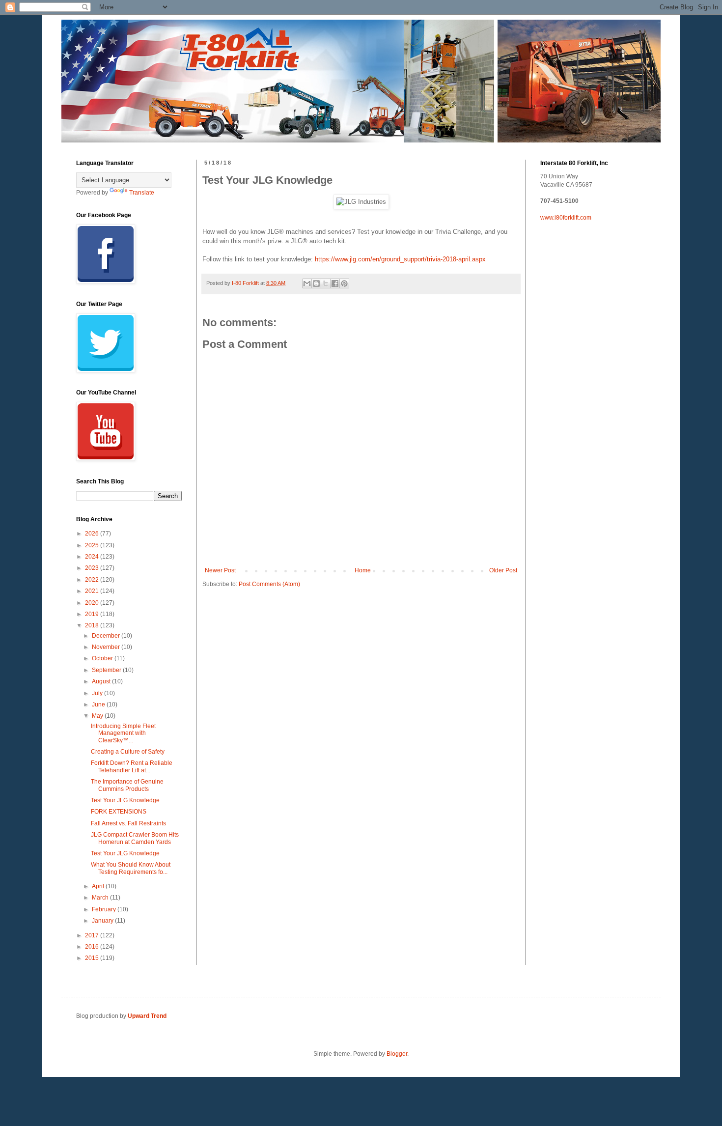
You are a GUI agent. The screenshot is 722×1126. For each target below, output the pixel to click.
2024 (92, 556)
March (101, 897)
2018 (92, 625)
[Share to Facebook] (335, 283)
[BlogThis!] (316, 283)
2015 (92, 958)
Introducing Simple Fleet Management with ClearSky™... (123, 733)
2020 (92, 602)
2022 (92, 579)
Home (363, 570)
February (104, 909)
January (103, 920)
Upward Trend (147, 1016)
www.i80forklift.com (565, 217)
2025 (92, 545)
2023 (92, 567)
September (107, 670)
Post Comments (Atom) (269, 584)
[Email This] (307, 283)
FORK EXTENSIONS (118, 811)
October (103, 658)
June (99, 704)
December (106, 635)
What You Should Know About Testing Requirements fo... (130, 868)
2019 (92, 614)
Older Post (503, 570)
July (98, 693)
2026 (92, 533)
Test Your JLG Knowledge (125, 800)
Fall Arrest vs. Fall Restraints (128, 823)
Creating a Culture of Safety (128, 751)
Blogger (397, 1053)
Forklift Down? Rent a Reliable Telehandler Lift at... (131, 766)
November (106, 647)
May (98, 715)
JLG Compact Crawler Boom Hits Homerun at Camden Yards (135, 838)
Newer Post (220, 570)
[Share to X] (326, 283)
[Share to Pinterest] (344, 283)
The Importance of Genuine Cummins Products (127, 785)
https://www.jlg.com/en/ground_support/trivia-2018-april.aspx (400, 259)
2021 (92, 591)
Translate (141, 192)
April (99, 886)
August (102, 681)
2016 (92, 946)
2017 (92, 935)
